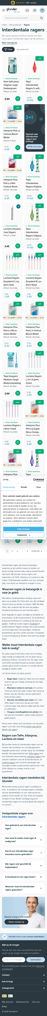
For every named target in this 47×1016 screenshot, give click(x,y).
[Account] (34, 10)
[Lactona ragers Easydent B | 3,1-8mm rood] (34, 261)
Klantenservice (22, 1002)
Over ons (36, 1002)
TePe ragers (34, 753)
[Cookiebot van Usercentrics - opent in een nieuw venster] (33, 480)
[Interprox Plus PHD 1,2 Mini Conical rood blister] (12, 163)
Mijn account (7, 1002)
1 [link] (7, 551)
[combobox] (23, 18)
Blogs (4, 1006)
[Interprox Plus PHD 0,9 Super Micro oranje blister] (34, 409)
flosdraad (34, 624)
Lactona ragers (8, 762)
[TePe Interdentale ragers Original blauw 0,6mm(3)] (34, 163)
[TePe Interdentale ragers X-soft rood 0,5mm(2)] (34, 65)
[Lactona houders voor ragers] (12, 212)
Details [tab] (24, 487)
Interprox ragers (34, 756)
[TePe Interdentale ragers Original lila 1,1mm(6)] (34, 458)
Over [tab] (38, 487)
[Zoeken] (41, 17)
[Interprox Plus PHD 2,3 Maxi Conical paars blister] (12, 458)
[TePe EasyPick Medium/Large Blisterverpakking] (12, 360)
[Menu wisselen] (3, 10)
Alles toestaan (23, 529)
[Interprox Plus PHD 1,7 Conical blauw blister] (34, 310)
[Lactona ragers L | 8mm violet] (12, 409)
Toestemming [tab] (9, 487)
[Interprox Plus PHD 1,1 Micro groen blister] (12, 310)
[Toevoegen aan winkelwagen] (17, 98)
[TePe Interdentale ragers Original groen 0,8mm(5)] (34, 212)
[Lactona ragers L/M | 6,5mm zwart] (34, 360)
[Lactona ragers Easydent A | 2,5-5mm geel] (12, 261)
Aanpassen (22, 535)
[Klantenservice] (27, 10)
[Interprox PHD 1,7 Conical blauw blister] (12, 114)
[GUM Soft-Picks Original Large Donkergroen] (12, 65)
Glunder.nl (13, 1011)
